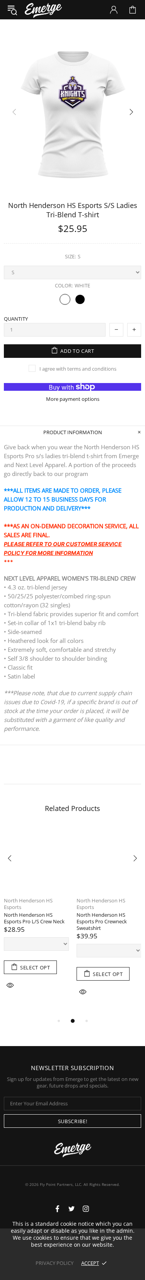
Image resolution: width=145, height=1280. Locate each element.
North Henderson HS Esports (28, 904)
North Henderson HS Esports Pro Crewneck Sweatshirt (102, 921)
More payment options (72, 399)
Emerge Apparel (43, 9)
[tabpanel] (36, 918)
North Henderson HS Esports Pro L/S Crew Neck (34, 918)
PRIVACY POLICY (54, 1262)
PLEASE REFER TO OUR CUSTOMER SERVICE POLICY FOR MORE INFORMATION (63, 548)
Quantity (16, 319)
